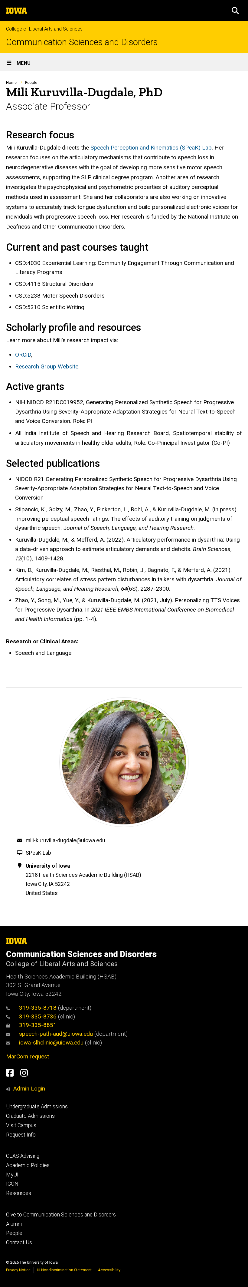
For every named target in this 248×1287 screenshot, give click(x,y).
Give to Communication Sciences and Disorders (61, 1215)
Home (11, 82)
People (31, 82)
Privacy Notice (18, 1270)
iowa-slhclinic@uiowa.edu (51, 1042)
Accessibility (109, 1270)
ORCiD (23, 354)
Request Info (21, 1135)
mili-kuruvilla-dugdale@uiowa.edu (65, 840)
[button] (235, 10)
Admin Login (29, 1088)
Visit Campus (21, 1125)
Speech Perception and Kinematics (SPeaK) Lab (151, 147)
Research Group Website (46, 366)
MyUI (12, 1175)
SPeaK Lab (38, 853)
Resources (18, 1193)
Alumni (14, 1224)
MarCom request (27, 1056)
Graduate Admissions (30, 1116)
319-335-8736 (38, 1016)
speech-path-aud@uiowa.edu (56, 1033)
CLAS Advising (22, 1156)
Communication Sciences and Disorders (82, 42)
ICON (12, 1184)
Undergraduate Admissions (37, 1107)
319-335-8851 (38, 1024)
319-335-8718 (38, 1007)
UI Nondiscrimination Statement (64, 1270)
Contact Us (19, 1242)
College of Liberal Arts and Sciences (44, 29)
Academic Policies (28, 1165)
